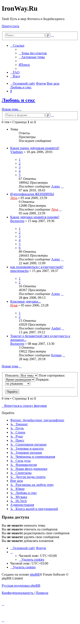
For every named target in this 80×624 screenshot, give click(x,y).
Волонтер (17, 221)
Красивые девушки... (25, 301)
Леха (13, 198)
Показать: (12, 375)
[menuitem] (33, 53)
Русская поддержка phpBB (21, 585)
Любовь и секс (18, 100)
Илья (13, 305)
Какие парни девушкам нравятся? (34, 148)
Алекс (55, 186)
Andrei (56, 328)
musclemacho (19, 271)
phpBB (35, 574)
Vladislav (16, 152)
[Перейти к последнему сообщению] (62, 186)
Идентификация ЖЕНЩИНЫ (32, 194)
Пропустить (10, 26)
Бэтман (56, 355)
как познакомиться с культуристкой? (36, 267)
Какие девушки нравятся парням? (34, 217)
